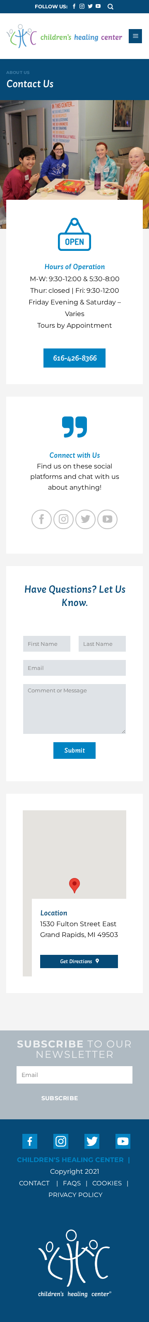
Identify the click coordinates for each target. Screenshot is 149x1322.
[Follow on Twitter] (90, 7)
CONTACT (34, 1183)
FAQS (72, 1183)
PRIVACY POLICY (75, 1195)
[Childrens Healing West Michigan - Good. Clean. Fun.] (64, 36)
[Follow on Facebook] (74, 7)
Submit (74, 750)
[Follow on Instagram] (81, 7)
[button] (111, 6)
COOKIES (107, 1183)
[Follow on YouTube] (98, 7)
